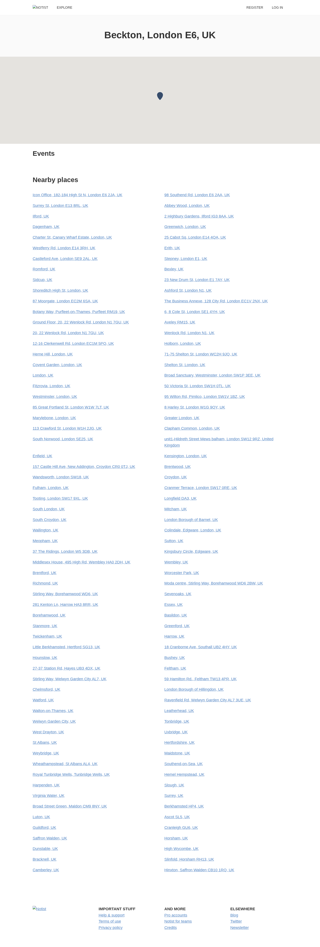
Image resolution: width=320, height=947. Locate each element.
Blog (234, 915)
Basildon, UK (175, 615)
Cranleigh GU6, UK (181, 827)
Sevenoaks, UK (177, 594)
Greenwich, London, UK (185, 227)
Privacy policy (111, 927)
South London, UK (49, 509)
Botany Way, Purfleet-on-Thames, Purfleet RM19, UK (79, 312)
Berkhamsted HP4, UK (184, 806)
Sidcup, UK (42, 280)
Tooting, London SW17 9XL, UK (60, 498)
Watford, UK (43, 700)
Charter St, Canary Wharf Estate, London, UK (72, 237)
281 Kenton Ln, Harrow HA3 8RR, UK (65, 604)
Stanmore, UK (45, 626)
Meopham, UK (45, 541)
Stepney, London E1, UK (185, 258)
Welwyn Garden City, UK (54, 721)
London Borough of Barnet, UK (191, 520)
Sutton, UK (173, 541)
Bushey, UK (174, 657)
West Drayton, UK (48, 732)
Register (254, 7)
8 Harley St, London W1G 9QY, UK (194, 407)
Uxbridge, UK (176, 732)
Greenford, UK (177, 626)
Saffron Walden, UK (50, 838)
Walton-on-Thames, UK (53, 711)
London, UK (43, 375)
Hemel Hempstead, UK (184, 774)
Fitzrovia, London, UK (51, 386)
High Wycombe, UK (181, 848)
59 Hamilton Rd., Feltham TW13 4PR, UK (200, 679)
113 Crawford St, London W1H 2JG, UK (67, 428)
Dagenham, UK (46, 227)
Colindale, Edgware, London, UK (192, 530)
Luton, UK (41, 817)
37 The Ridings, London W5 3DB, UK (65, 551)
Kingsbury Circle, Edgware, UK (191, 551)
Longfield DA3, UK (180, 498)
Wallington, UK (45, 530)
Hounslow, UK (45, 657)
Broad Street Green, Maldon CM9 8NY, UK (70, 806)
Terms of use (110, 921)
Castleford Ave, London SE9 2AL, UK (65, 258)
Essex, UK (173, 604)
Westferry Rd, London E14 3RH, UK (64, 248)
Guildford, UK (44, 827)
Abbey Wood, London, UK (187, 205)
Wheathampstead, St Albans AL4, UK (65, 764)
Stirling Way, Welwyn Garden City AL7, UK (69, 679)
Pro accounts (175, 915)
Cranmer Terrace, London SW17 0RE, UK (200, 488)
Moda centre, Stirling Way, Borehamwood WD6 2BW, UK (213, 583)
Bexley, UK (174, 269)
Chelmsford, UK (46, 689)
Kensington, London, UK (185, 456)
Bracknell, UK (44, 859)
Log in (277, 7)
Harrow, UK (174, 636)
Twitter (236, 921)
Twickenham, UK (47, 636)
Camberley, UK (46, 870)
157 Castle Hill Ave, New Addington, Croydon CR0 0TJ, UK (84, 466)
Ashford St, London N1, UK (188, 290)
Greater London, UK (181, 418)
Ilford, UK (41, 216)
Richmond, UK (45, 583)
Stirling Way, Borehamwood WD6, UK (65, 594)
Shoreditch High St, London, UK (60, 290)
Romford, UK (44, 269)
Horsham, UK (176, 838)
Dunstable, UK (45, 848)
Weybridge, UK (46, 753)
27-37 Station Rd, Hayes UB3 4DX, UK (66, 668)
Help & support (112, 915)
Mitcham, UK (175, 509)
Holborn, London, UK (182, 343)
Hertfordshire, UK (179, 742)
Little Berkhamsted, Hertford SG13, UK (66, 647)
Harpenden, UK (46, 785)
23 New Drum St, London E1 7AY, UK (197, 280)
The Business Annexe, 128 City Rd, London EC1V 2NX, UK (216, 301)
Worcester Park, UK (181, 573)
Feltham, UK (175, 668)
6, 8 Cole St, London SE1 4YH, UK (194, 312)
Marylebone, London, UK (54, 418)
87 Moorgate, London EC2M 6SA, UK (65, 301)
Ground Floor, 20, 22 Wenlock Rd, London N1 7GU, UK (81, 322)
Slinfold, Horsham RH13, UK (189, 859)
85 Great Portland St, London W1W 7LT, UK (71, 407)
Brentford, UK (44, 573)
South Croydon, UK (49, 520)
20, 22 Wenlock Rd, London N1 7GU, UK (68, 333)
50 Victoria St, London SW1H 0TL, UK (197, 386)
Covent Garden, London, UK (57, 365)
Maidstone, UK (177, 753)
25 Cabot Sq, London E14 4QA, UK (195, 237)
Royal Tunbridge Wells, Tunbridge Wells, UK (71, 774)
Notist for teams (178, 921)
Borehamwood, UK (49, 615)
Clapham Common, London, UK (192, 428)
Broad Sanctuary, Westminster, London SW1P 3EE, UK (212, 375)
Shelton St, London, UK (184, 365)
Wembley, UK (176, 562)
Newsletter (239, 927)
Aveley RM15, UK (179, 322)
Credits (170, 927)
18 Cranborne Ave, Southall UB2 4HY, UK (200, 647)
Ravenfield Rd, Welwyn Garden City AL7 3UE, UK (207, 700)
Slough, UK (174, 785)
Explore (64, 7)
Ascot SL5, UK (177, 817)
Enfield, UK (42, 456)
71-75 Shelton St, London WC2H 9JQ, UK (200, 354)
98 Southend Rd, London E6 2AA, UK (197, 195)
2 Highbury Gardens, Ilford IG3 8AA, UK (199, 216)
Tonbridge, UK (176, 721)
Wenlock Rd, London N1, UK (189, 333)
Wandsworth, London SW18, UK (61, 477)
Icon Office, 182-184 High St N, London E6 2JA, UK (77, 195)
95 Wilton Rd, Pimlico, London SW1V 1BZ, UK (204, 396)
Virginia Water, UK (48, 795)
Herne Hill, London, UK (53, 354)
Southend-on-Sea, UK (183, 764)
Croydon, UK (175, 477)
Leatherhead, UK (179, 711)
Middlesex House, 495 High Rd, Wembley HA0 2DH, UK (81, 562)
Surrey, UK (173, 795)
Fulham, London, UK (51, 488)
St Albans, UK (45, 742)
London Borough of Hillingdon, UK (194, 689)
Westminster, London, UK (55, 396)
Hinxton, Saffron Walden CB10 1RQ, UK (199, 870)
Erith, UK (172, 248)
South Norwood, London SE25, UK (63, 439)
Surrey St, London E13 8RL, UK (60, 205)
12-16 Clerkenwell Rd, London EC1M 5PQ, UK (73, 343)
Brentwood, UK (177, 466)
